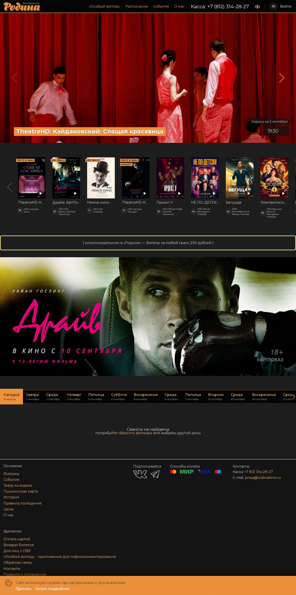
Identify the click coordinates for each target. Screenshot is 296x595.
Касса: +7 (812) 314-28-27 (220, 6)
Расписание (136, 6)
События (161, 6)
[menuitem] (104, 6)
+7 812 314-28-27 (258, 472)
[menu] (147, 6)
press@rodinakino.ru (263, 478)
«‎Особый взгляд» (104, 6)
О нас (179, 6)
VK (140, 474)
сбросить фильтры (135, 433)
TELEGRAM (154, 474)
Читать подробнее (52, 589)
